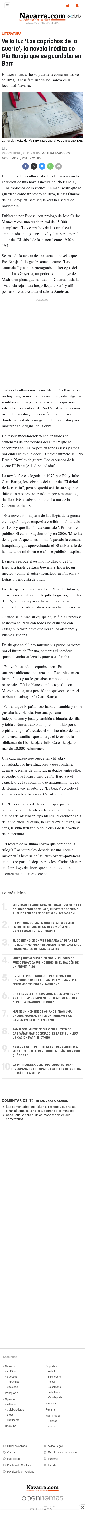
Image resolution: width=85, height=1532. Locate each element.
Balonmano (54, 1386)
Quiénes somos (17, 1446)
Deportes (51, 1366)
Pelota (51, 1381)
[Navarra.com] (42, 16)
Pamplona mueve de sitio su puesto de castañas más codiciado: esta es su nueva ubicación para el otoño (45, 1033)
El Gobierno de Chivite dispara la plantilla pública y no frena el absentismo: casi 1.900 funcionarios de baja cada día (47, 945)
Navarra (10, 1366)
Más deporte (55, 1397)
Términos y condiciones (48, 1100)
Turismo (53, 1459)
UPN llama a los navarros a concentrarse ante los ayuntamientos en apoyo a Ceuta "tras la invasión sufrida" (46, 998)
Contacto (13, 1452)
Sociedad (12, 1386)
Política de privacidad (20, 1471)
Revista (50, 1409)
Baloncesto (54, 1376)
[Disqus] (41, 1181)
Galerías (52, 1420)
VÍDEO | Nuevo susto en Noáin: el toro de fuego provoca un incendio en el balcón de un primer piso (46, 962)
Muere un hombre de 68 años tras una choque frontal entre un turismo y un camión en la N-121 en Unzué (42, 1016)
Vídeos (52, 1426)
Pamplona (11, 1393)
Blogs (10, 1414)
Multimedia (53, 1416)
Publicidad (14, 1459)
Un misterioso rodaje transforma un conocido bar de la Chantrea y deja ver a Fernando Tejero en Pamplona (45, 980)
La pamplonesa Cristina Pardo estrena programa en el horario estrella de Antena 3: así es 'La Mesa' (47, 1069)
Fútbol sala (54, 1392)
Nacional (51, 1403)
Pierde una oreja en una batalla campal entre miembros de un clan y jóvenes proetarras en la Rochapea (44, 927)
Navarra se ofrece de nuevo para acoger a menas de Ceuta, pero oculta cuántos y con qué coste (46, 1051)
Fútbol (51, 1371)
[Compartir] (25, 166)
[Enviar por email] (58, 166)
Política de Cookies (19, 1465)
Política (11, 1371)
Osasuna (11, 1426)
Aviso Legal (55, 1446)
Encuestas (13, 1419)
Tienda (52, 1465)
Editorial (11, 1404)
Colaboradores (15, 1409)
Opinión (10, 1399)
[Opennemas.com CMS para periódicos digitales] (42, 1502)
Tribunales (13, 1381)
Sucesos (12, 1376)
